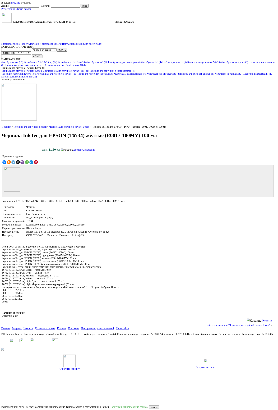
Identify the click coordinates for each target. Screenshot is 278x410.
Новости (24, 43)
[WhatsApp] (27, 162)
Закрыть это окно (205, 367)
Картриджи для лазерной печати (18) (57, 73)
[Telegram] (13, 162)
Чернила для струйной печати (30, 126)
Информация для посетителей (85, 43)
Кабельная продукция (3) (228, 73)
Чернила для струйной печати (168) (66, 65)
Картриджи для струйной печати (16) (25, 65)
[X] (18, 162)
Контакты (64, 43)
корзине (15, 2)
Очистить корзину (70, 368)
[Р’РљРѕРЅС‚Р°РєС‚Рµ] (4, 162)
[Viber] (22, 162)
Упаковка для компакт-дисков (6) (196, 73)
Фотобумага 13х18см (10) (72, 62)
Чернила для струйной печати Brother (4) (112, 70)
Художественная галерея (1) (162, 73)
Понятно (154, 407)
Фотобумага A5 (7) (96, 62)
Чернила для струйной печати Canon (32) (24, 70)
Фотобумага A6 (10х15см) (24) (41, 62)
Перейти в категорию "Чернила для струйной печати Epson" (237, 325)
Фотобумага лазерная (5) (234, 62)
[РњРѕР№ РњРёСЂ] (31, 162)
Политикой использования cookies (128, 406)
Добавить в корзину (84, 149)
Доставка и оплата (39, 43)
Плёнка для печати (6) (174, 62)
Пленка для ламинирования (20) (19, 76)
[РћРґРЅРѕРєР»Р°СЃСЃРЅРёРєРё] (9, 162)
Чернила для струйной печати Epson (69, 126)
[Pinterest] (36, 162)
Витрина (15, 43)
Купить (267, 320)
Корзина (54, 43)
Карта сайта (122, 328)
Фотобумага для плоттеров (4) (123, 62)
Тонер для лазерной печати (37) (19, 73)
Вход (84, 6)
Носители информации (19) (258, 73)
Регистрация (8, 9)
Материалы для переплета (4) (130, 73)
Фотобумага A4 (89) (12, 62)
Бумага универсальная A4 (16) (204, 62)
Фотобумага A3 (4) (151, 62)
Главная (5, 43)
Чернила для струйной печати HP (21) (68, 70)
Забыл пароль (23, 9)
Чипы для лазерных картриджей (95, 73)
